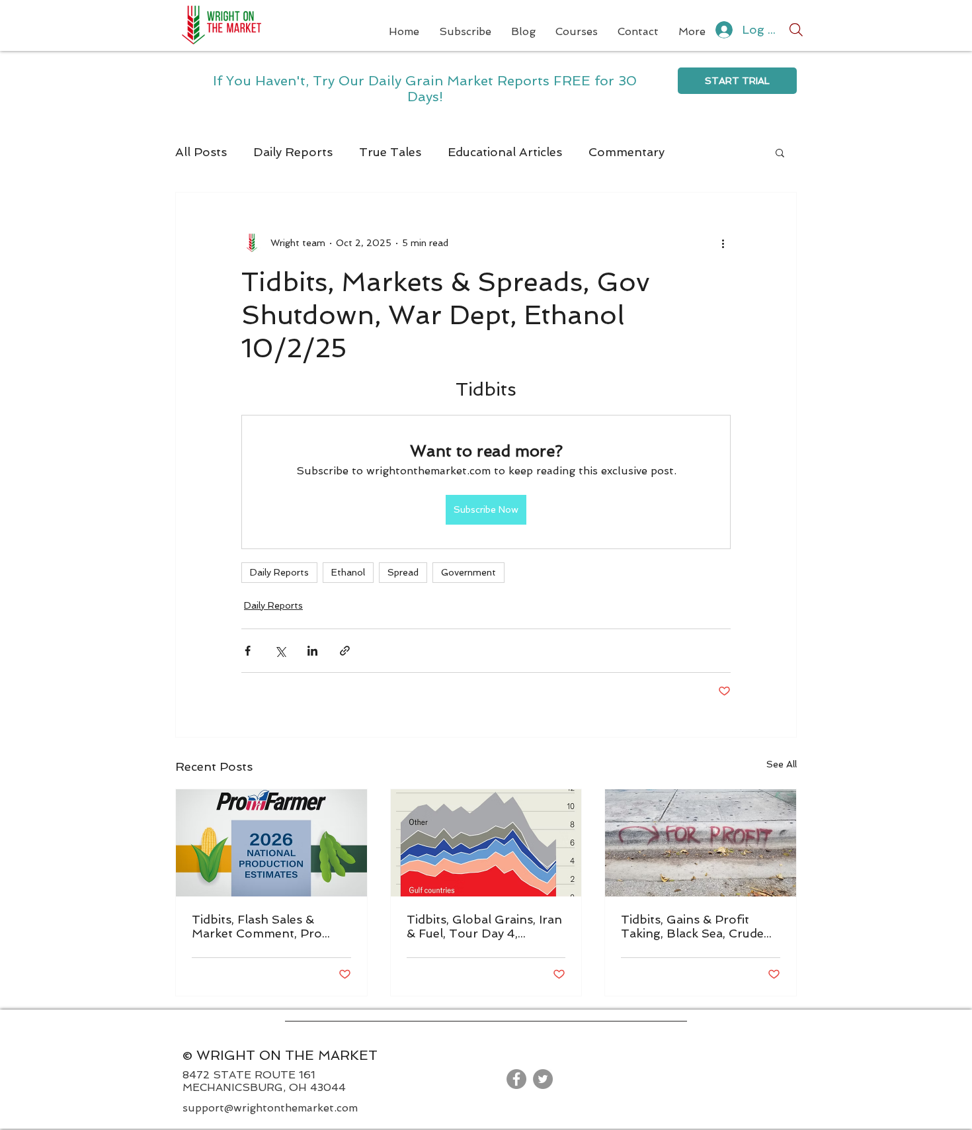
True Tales (390, 152)
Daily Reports (293, 152)
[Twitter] (543, 1079)
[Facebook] (516, 1079)
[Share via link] (345, 650)
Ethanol (348, 572)
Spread (403, 572)
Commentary (626, 152)
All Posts (201, 152)
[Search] (796, 30)
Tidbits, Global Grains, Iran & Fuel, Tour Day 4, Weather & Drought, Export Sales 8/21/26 (484, 926)
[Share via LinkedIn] (312, 650)
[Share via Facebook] (247, 650)
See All (781, 764)
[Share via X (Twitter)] (280, 650)
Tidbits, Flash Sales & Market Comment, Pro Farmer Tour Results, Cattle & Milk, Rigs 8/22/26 (270, 926)
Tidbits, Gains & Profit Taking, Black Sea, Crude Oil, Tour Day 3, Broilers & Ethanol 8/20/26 (697, 926)
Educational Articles (505, 152)
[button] (780, 152)
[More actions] (723, 243)
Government (468, 572)
